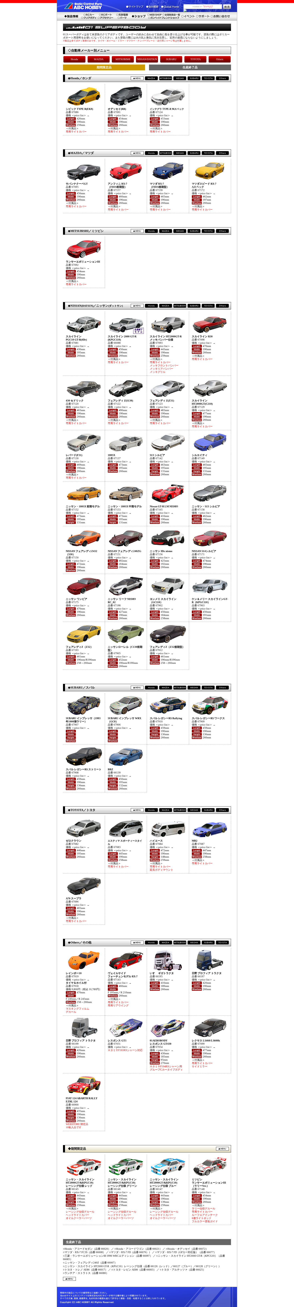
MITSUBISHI (123, 59)
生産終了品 (190, 67)
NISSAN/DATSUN (147, 59)
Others (219, 59)
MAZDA (98, 59)
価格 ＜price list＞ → (77, 115)
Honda (74, 59)
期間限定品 (104, 67)
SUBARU (171, 59)
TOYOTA (195, 59)
